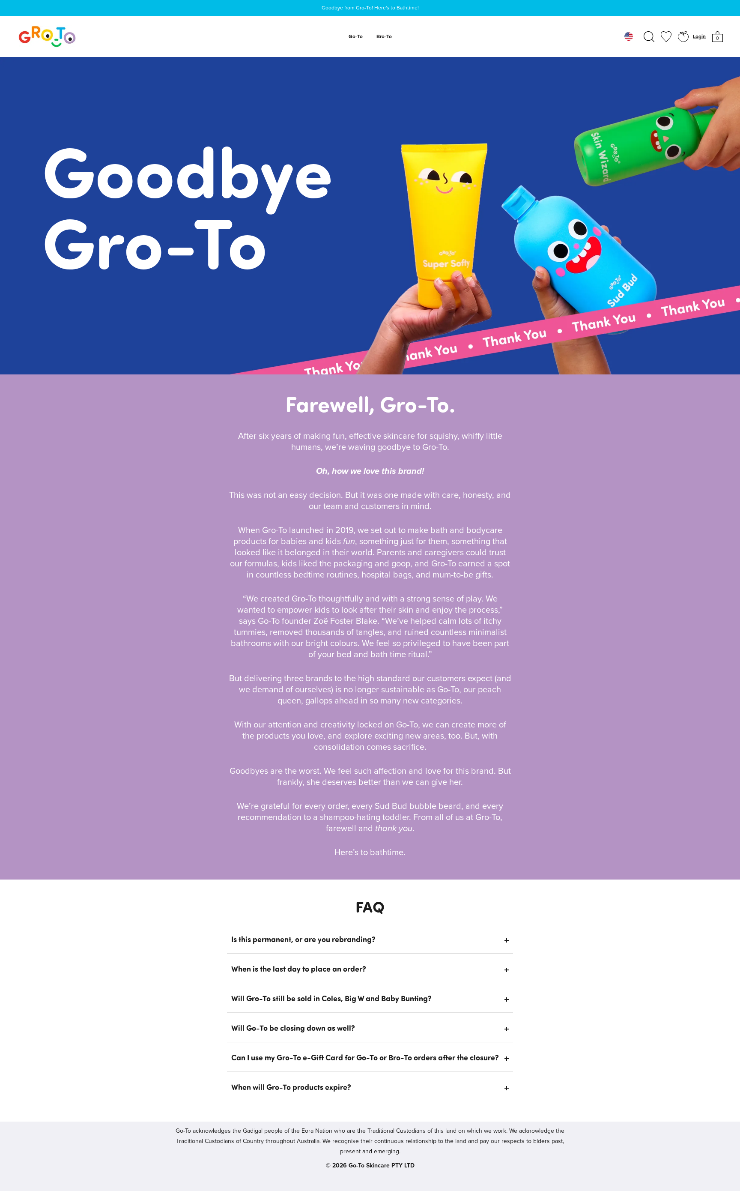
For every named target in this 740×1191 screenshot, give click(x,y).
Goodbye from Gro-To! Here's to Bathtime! (370, 8)
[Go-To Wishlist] (666, 36)
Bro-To (384, 36)
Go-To (356, 36)
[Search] (649, 36)
